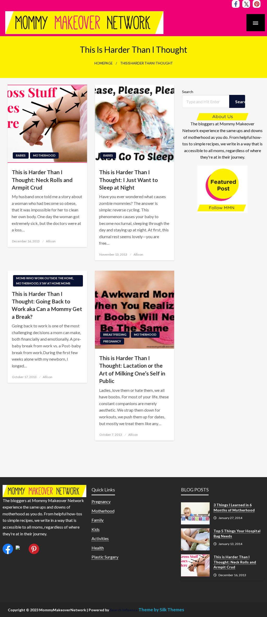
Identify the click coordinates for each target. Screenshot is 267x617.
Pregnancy (112, 341)
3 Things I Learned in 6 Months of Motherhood (234, 507)
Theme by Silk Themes (161, 609)
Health (98, 547)
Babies (21, 155)
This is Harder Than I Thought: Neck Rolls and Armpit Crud (42, 180)
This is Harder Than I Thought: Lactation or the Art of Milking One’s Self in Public (132, 369)
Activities (100, 538)
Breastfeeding (114, 334)
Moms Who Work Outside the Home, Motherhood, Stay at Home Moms (45, 280)
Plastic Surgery (105, 556)
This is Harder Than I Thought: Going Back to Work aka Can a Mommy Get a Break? (47, 305)
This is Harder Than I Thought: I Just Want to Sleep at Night (128, 180)
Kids (96, 529)
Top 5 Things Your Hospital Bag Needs (237, 533)
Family (98, 519)
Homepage (103, 63)
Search (187, 91)
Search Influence (124, 610)
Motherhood (44, 155)
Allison (51, 241)
